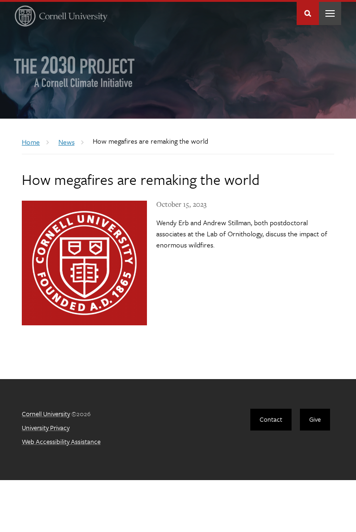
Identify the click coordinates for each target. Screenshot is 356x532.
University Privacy (46, 427)
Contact (271, 419)
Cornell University (46, 413)
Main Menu (330, 13)
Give (315, 419)
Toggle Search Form (308, 13)
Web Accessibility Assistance (61, 441)
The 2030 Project (74, 71)
